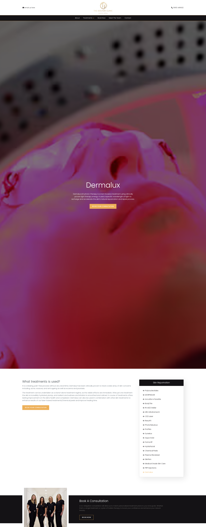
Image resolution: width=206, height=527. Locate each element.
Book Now (101, 18)
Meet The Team (115, 18)
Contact (128, 18)
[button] (88, 18)
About (77, 18)
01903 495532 (177, 8)
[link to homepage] (103, 7)
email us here (29, 8)
